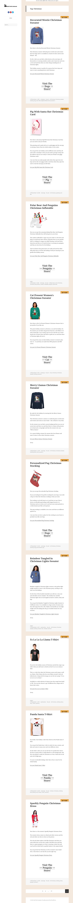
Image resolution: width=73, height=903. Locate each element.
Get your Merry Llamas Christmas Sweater (41, 439)
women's (53, 100)
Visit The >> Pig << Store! (47, 179)
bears (54, 283)
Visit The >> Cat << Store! (47, 359)
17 (52, 891)
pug (43, 547)
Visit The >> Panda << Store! (47, 777)
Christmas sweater (59, 99)
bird (56, 283)
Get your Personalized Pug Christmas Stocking (42, 520)
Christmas (53, 99)
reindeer (45, 628)
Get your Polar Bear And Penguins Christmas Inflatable (44, 256)
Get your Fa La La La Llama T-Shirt (39, 689)
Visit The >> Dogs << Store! (47, 86)
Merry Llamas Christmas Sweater (44, 386)
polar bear (55, 284)
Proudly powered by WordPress (49, 900)
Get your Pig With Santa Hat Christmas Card (41, 167)
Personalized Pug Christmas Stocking (45, 464)
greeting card (59, 192)
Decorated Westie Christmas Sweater (46, 21)
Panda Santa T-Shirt (41, 714)
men (37, 100)
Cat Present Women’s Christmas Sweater (42, 296)
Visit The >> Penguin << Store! (47, 268)
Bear (51, 283)
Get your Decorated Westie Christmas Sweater (42, 74)
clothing (32, 100)
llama (35, 452)
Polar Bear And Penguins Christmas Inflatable (44, 206)
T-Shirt (33, 703)
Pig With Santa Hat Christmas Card (46, 113)
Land (48, 99)
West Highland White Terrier (45, 100)
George (43, 99)
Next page (67, 891)
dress (61, 880)
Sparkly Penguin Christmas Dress (45, 804)
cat (51, 372)
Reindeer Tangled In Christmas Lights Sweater (44, 560)
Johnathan (44, 627)
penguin (50, 284)
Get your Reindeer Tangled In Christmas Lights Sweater (44, 614)
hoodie (39, 628)
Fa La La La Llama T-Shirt (44, 639)
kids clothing (33, 792)
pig (30, 194)
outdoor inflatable (44, 284)
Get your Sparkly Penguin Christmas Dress (41, 855)
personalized (39, 547)
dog (35, 100)
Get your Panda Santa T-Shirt (37, 765)
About (10, 18)
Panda (39, 792)
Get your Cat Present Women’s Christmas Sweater (43, 347)
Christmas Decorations (35, 284)
